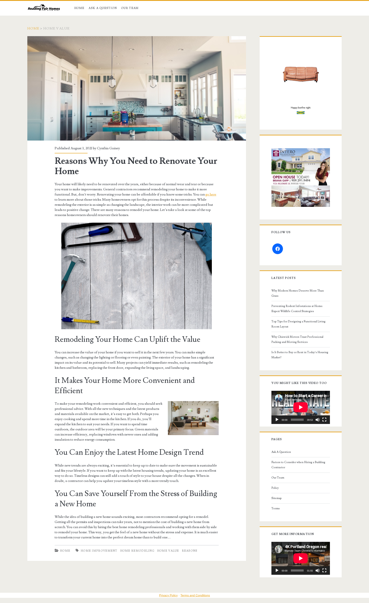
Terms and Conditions (195, 595)
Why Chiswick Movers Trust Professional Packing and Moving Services (297, 339)
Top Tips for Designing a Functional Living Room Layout (298, 324)
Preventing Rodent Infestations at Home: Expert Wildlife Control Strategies (297, 308)
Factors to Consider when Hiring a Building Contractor (298, 465)
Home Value (168, 551)
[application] (300, 407)
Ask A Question (103, 8)
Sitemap (276, 498)
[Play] (277, 420)
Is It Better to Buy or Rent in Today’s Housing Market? (299, 355)
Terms (275, 508)
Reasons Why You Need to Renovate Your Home (136, 88)
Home (79, 8)
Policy (275, 488)
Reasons (190, 551)
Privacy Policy (168, 595)
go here (210, 194)
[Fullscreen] (324, 420)
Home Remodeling (137, 551)
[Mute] (317, 420)
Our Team (130, 8)
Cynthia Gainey (108, 148)
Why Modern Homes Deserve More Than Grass (297, 293)
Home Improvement (99, 551)
